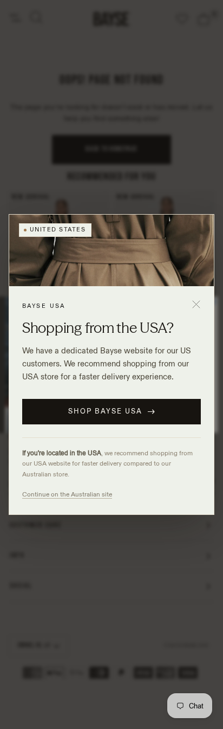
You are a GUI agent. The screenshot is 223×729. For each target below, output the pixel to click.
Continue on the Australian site (67, 494)
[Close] (196, 304)
